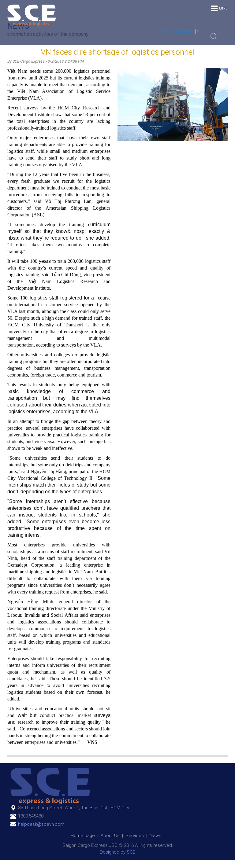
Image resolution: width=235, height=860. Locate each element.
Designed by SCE (117, 852)
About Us (110, 835)
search (214, 36)
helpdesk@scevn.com (41, 824)
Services (134, 835)
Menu (223, 8)
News (155, 835)
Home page (83, 835)
